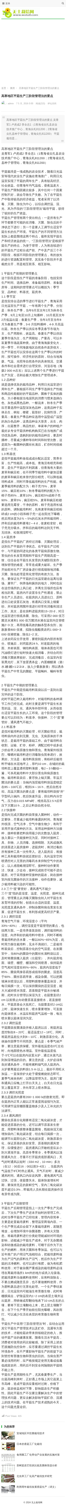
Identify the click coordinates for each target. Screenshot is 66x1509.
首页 (3, 88)
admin (11, 103)
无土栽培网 (36, 1502)
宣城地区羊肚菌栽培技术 (31, 1433)
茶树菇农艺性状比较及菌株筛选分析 (37, 1465)
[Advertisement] (33, 52)
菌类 (12, 88)
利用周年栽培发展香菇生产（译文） (37, 1486)
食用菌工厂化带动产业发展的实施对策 (38, 1454)
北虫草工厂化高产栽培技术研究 (34, 1476)
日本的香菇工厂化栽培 (29, 1443)
